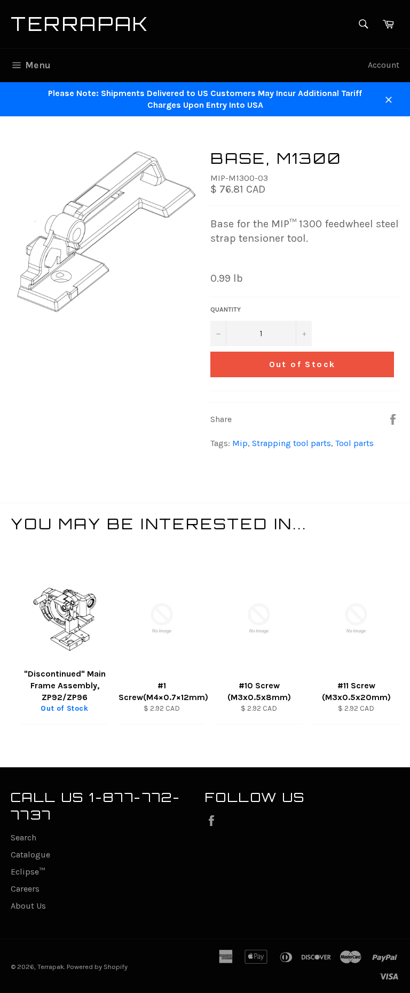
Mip (240, 443)
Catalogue (30, 854)
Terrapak (80, 24)
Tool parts (354, 443)
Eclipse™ (28, 872)
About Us (28, 906)
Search (23, 837)
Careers (25, 889)
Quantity (225, 309)
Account (383, 65)
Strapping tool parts (291, 443)
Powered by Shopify (97, 967)
